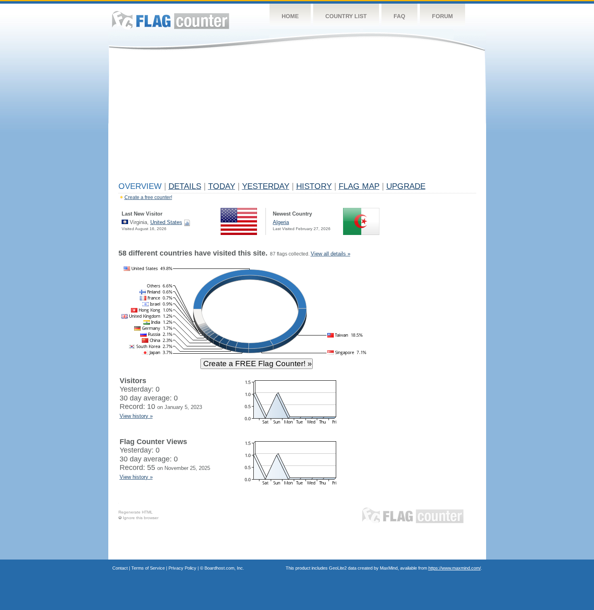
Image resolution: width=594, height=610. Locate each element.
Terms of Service (148, 568)
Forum (442, 16)
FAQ (399, 16)
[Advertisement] (297, 117)
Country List (346, 16)
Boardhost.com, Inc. (224, 568)
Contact (120, 568)
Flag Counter (170, 20)
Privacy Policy (182, 568)
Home (290, 16)
